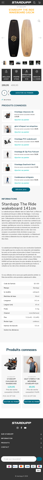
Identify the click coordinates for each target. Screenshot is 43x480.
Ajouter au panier (21, 120)
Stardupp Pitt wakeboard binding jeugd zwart (25, 139)
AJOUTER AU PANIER (24, 93)
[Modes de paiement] (9, 466)
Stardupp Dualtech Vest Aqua (24, 164)
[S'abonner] (39, 459)
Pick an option (9, 396)
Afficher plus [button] (20, 189)
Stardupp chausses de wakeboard (24, 112)
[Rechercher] (34, 2)
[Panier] (39, 2)
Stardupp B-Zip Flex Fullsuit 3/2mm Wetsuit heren (26, 152)
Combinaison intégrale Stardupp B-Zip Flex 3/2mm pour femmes (26, 177)
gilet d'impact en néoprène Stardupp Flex (26, 126)
